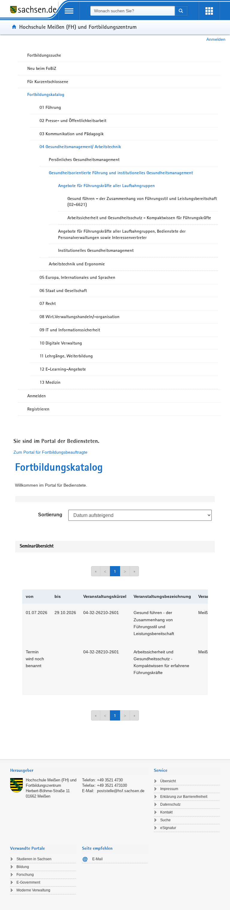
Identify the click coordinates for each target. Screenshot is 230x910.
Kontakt (166, 812)
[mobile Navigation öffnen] (69, 11)
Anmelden (216, 39)
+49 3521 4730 (110, 780)
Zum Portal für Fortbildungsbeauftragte (50, 452)
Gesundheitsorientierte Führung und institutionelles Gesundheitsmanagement (121, 172)
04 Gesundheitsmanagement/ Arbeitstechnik (80, 146)
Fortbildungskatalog (45, 94)
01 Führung (50, 107)
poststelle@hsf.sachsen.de (120, 791)
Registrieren (38, 409)
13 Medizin (50, 382)
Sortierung (50, 514)
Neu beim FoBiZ (41, 68)
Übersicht (168, 781)
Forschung (25, 875)
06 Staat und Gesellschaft (63, 290)
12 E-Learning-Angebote (63, 369)
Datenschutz (170, 804)
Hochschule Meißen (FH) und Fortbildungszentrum (78, 26)
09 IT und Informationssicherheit (70, 330)
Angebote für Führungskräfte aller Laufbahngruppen (106, 185)
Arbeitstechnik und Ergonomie (77, 264)
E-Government (28, 882)
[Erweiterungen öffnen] (209, 11)
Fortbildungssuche (44, 55)
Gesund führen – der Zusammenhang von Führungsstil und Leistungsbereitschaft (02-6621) (142, 201)
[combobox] (132, 11)
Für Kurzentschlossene (47, 81)
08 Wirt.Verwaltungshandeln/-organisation (79, 316)
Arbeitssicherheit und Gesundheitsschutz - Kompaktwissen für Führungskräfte (139, 217)
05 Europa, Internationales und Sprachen (77, 277)
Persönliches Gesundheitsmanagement (84, 159)
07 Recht (48, 303)
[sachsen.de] (34, 13)
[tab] (79, 771)
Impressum (169, 789)
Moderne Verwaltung (33, 890)
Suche (165, 820)
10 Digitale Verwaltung (61, 343)
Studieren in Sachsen (34, 859)
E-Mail (97, 859)
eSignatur (168, 828)
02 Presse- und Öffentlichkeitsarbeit (73, 120)
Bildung (22, 867)
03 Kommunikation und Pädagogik (72, 133)
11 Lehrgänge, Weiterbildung (66, 356)
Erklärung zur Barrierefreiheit (183, 797)
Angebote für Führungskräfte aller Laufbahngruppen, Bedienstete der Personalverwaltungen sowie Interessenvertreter (122, 234)
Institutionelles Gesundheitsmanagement (96, 250)
